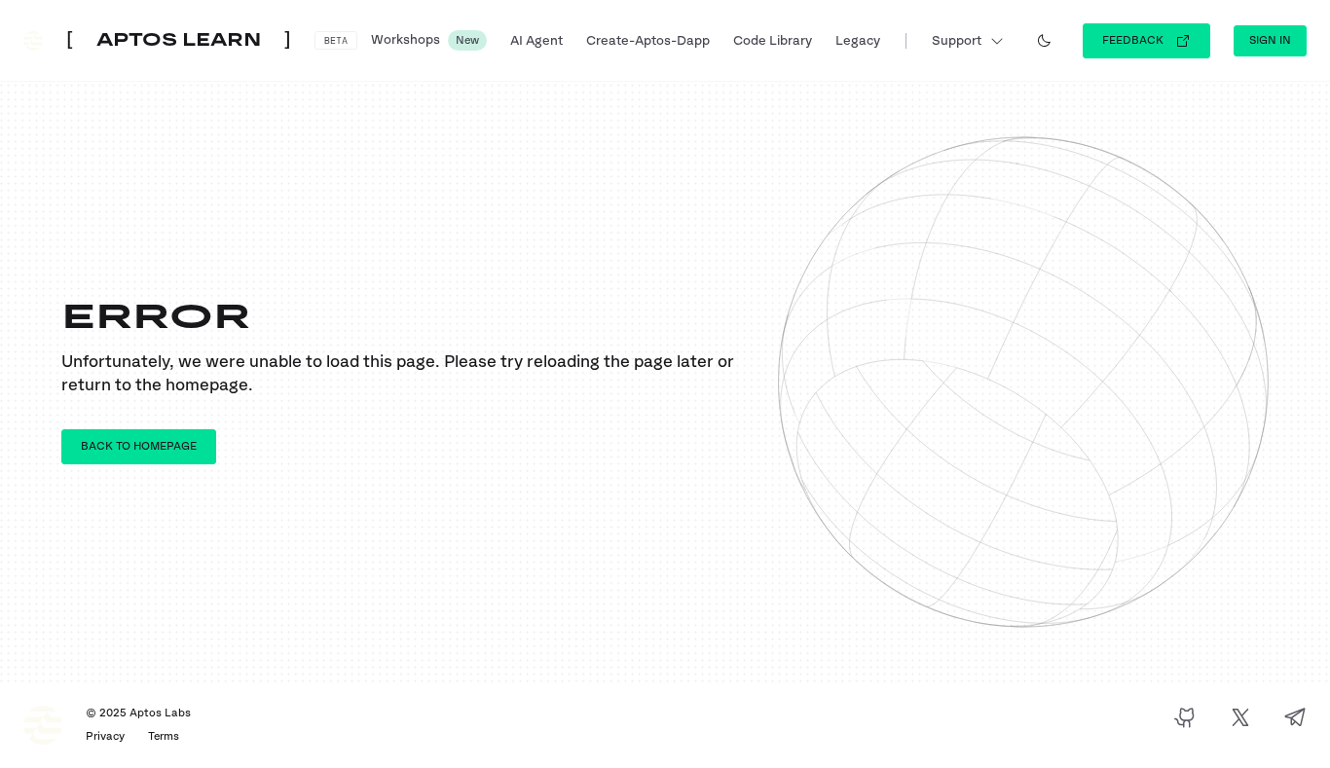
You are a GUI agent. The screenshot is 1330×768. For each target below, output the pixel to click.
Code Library (772, 41)
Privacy (105, 736)
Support (956, 41)
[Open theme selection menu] (1043, 40)
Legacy (857, 41)
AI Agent (536, 41)
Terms (163, 736)
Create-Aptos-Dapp (648, 41)
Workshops (425, 40)
